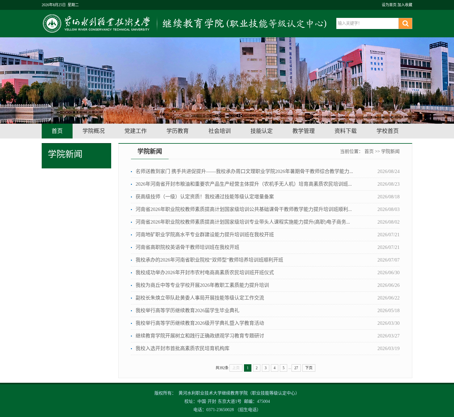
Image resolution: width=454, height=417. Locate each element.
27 (296, 368)
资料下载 (345, 131)
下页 (309, 368)
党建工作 (135, 131)
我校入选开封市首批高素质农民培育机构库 (182, 348)
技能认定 (261, 131)
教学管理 (303, 131)
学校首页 (387, 131)
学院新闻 (390, 151)
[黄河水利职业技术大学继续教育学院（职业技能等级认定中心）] (186, 23)
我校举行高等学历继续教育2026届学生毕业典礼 (187, 310)
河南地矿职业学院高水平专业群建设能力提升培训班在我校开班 (205, 234)
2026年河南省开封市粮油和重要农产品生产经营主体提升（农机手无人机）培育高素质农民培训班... (244, 184)
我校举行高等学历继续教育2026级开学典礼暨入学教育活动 (200, 323)
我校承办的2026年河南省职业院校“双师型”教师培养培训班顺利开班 (209, 259)
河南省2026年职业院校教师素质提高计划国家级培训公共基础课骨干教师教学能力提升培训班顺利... (244, 209)
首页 (57, 131)
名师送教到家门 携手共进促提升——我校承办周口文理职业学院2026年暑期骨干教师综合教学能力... (244, 171)
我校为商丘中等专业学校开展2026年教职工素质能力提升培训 (202, 285)
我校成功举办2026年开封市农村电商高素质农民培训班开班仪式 (205, 272)
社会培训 (219, 131)
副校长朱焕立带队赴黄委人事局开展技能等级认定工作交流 (200, 297)
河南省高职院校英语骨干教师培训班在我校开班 (187, 247)
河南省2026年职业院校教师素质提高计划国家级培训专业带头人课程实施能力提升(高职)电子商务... (243, 222)
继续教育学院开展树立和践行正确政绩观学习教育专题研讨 (200, 335)
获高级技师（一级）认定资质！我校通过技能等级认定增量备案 (205, 196)
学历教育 (177, 131)
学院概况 (93, 131)
